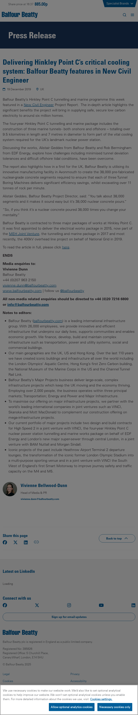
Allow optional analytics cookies (72, 707)
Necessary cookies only (114, 707)
